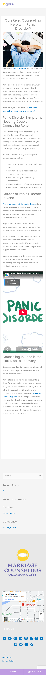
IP (3, 491)
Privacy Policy (8, 661)
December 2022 (10, 513)
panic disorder (19, 68)
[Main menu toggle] (41, 4)
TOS (4, 654)
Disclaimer (7, 657)
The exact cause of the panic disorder (20, 204)
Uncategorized (9, 527)
